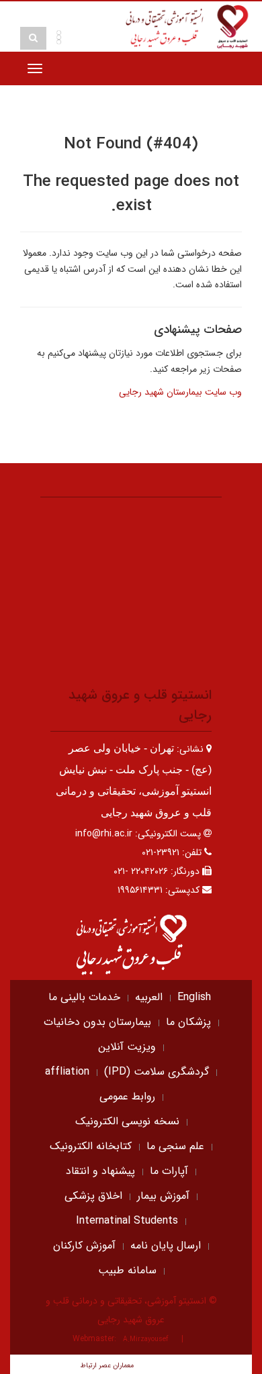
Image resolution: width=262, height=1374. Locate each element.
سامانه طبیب (127, 1270)
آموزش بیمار (163, 1195)
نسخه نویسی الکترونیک (127, 1121)
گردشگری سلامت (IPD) (156, 1071)
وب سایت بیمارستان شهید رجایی (180, 392)
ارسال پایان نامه (165, 1245)
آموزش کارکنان (84, 1245)
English (194, 997)
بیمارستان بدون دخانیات (97, 1022)
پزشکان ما (188, 1022)
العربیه (149, 997)
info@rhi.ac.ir (103, 833)
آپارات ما (169, 1171)
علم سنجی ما (175, 1146)
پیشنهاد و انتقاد (100, 1171)
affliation (67, 1071)
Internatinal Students (127, 1220)
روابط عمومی (127, 1096)
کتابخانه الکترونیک (91, 1146)
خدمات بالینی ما (84, 997)
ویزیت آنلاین (127, 1046)
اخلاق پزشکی (93, 1195)
